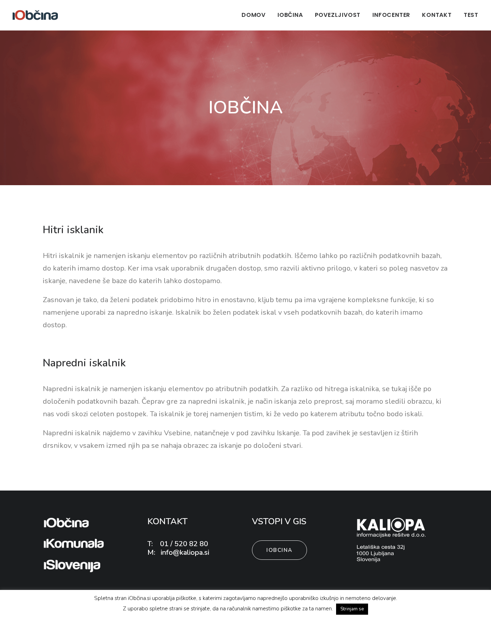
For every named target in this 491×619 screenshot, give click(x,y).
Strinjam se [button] (352, 609)
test (471, 15)
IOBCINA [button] (279, 550)
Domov (254, 15)
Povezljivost (338, 15)
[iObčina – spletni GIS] (35, 15)
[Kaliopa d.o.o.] (391, 539)
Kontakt (437, 15)
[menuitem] (256, 15)
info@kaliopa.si (184, 552)
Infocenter (391, 15)
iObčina (290, 15)
